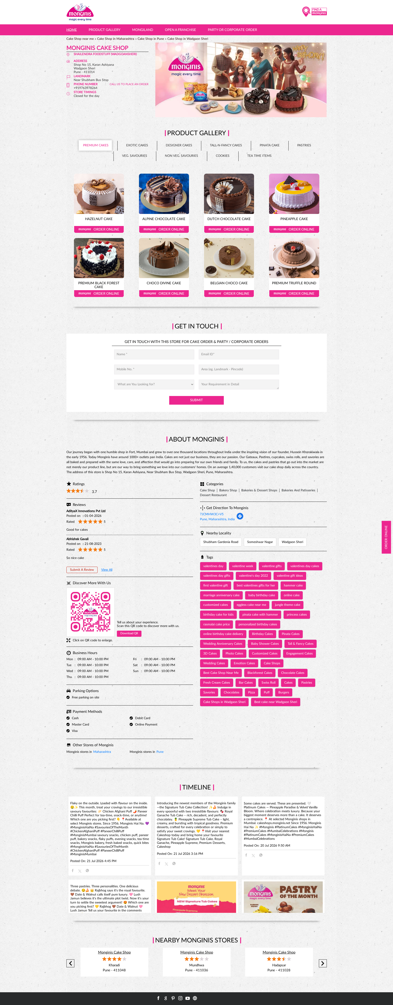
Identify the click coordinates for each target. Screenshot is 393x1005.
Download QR (129, 633)
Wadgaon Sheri (292, 542)
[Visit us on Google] (166, 998)
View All (106, 569)
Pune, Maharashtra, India (217, 519)
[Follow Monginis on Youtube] (187, 998)
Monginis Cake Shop (114, 952)
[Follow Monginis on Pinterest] (173, 998)
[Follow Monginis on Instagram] (180, 998)
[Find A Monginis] (314, 12)
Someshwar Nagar (260, 542)
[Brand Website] (195, 998)
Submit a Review (82, 569)
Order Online (99, 229)
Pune (160, 752)
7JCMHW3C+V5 (212, 514)
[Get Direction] (240, 518)
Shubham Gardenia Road (220, 542)
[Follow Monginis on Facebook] (158, 998)
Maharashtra (102, 752)
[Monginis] (80, 12)
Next (323, 963)
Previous (70, 963)
